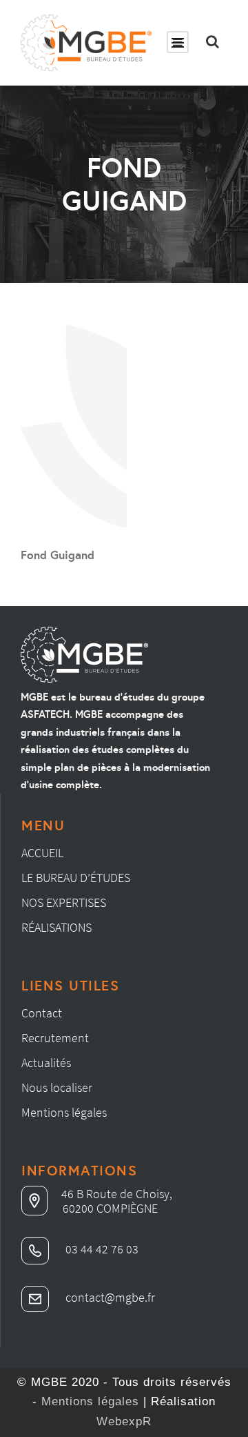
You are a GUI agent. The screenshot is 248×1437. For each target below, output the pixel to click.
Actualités (46, 1063)
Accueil (42, 853)
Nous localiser (56, 1087)
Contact (41, 1013)
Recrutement (55, 1038)
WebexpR (124, 1421)
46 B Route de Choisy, (116, 1194)
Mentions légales (64, 1112)
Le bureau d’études (75, 878)
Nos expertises (63, 902)
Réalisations (56, 927)
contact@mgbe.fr (109, 1297)
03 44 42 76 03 (100, 1249)
